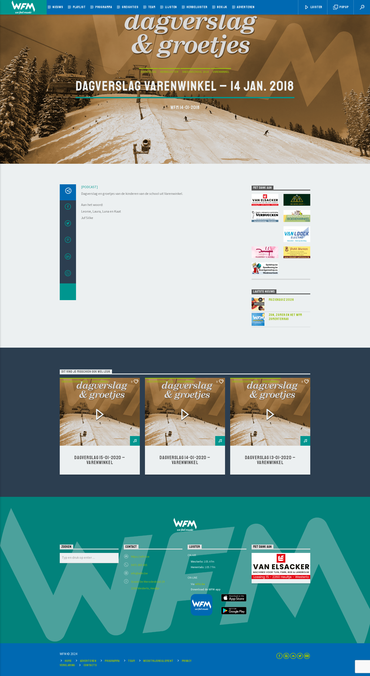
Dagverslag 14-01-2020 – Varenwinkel (185, 460)
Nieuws (57, 7)
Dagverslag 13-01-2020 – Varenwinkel (270, 460)
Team (151, 7)
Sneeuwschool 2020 (74, 382)
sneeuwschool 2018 (195, 72)
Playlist (79, 7)
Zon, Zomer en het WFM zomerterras (285, 317)
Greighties (130, 7)
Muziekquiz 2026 (281, 300)
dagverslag (148, 72)
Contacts (90, 665)
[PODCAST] (89, 187)
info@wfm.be (139, 574)
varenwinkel (221, 72)
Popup (344, 7)
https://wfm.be (140, 557)
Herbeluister (196, 7)
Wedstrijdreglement (158, 661)
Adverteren (246, 7)
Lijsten (171, 7)
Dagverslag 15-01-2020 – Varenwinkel (99, 460)
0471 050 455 (139, 565)
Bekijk (222, 7)
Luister (316, 7)
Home (68, 661)
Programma (103, 7)
